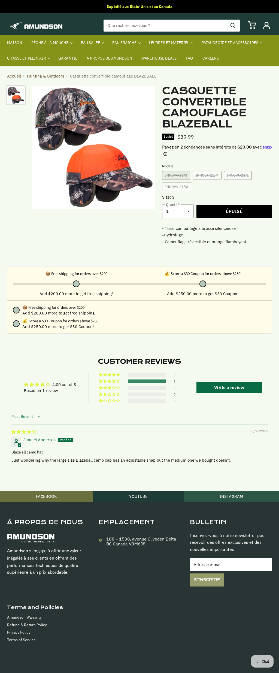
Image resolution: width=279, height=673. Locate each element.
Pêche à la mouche (50, 42)
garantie (67, 58)
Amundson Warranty (24, 617)
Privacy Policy (19, 632)
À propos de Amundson (109, 58)
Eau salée (91, 42)
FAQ (189, 58)
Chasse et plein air (27, 58)
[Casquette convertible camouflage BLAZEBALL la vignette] (16, 95)
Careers (210, 58)
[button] (110, 381)
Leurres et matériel (169, 42)
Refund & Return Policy (27, 624)
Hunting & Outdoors (45, 76)
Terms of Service (21, 639)
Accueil (14, 76)
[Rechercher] (233, 25)
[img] (23, 431)
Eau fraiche (125, 42)
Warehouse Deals (159, 58)
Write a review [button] (229, 387)
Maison (14, 42)
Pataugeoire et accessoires (230, 42)
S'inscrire (207, 580)
